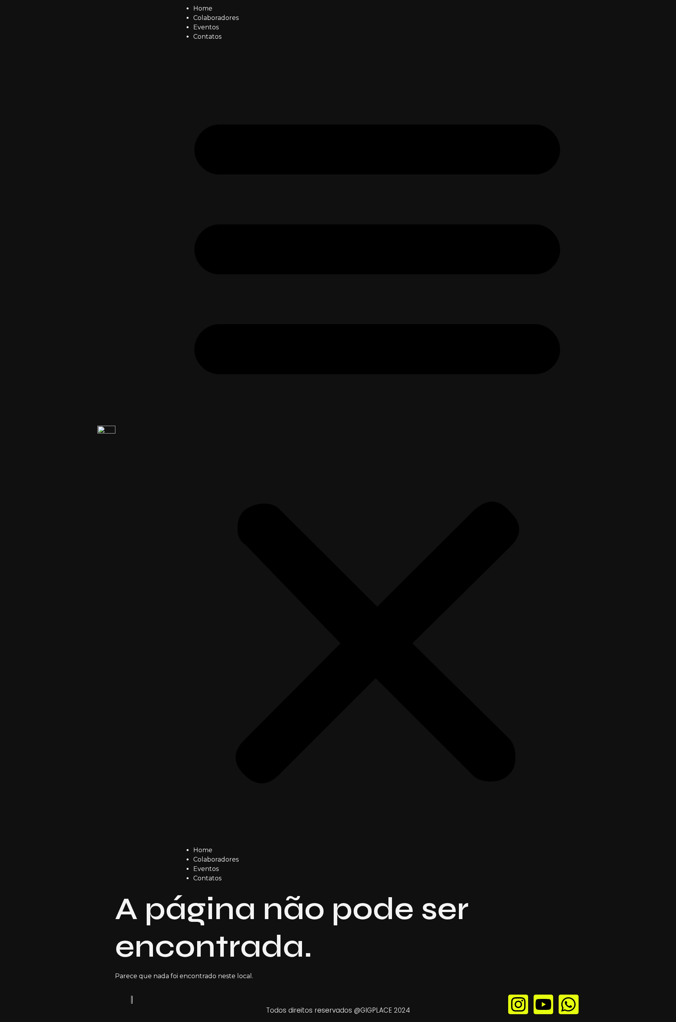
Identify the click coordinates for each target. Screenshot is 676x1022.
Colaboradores (216, 18)
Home (202, 8)
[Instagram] (518, 1004)
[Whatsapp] (568, 1004)
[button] (377, 443)
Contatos (207, 36)
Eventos (206, 27)
